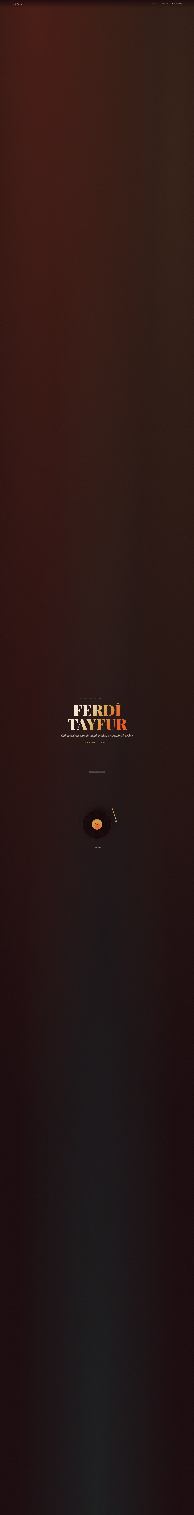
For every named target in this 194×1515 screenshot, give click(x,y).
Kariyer (165, 4)
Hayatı (155, 4)
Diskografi (177, 4)
